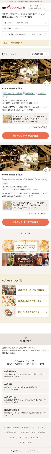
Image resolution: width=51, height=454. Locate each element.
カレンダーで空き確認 (27, 136)
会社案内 (7, 427)
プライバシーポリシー (39, 427)
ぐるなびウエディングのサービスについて (25, 437)
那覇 (38, 350)
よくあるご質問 (25, 442)
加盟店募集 (42, 432)
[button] (25, 374)
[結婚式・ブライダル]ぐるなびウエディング (17, 348)
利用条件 (25, 427)
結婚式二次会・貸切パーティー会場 (14, 350)
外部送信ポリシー (11, 432)
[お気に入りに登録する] (46, 84)
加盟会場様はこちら (28, 432)
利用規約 (16, 427)
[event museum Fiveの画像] (25, 71)
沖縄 (32, 350)
